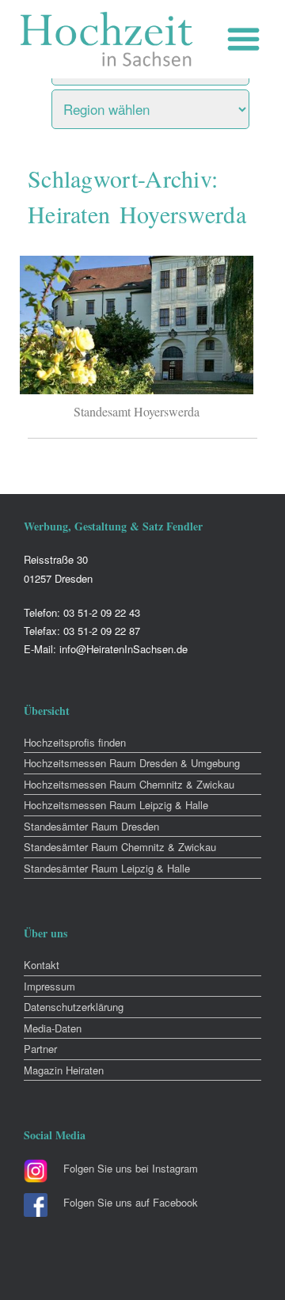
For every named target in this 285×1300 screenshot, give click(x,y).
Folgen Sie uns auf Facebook (130, 1202)
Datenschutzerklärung (74, 1006)
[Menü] (247, 39)
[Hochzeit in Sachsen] (107, 39)
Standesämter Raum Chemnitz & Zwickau (120, 846)
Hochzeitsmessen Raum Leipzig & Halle (116, 804)
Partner (40, 1048)
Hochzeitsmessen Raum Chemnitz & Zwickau (129, 784)
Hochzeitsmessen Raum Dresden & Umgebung (132, 762)
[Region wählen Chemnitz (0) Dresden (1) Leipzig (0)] (170, 105)
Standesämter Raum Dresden (91, 826)
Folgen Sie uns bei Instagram (130, 1168)
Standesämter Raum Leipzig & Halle (107, 868)
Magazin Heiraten (64, 1070)
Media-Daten (53, 1028)
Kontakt (41, 964)
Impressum (49, 986)
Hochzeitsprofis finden (75, 742)
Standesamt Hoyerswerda (137, 411)
